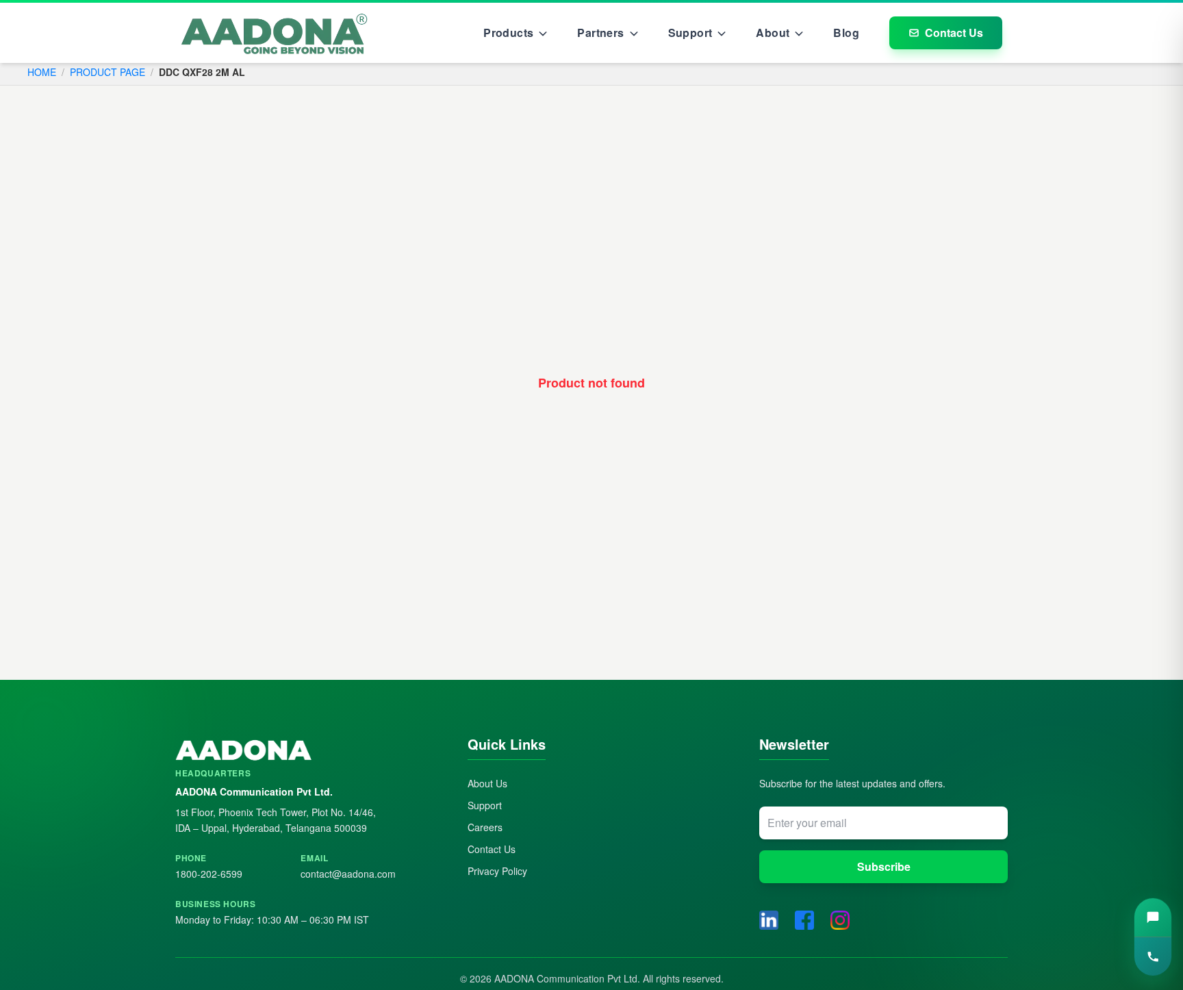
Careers (485, 827)
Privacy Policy (497, 871)
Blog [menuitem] (846, 32)
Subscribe (884, 866)
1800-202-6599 (208, 873)
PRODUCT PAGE (107, 72)
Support (485, 805)
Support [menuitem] (690, 32)
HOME (41, 72)
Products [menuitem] (508, 32)
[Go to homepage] (274, 33)
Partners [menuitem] (600, 32)
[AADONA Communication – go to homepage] (299, 751)
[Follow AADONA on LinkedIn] (768, 920)
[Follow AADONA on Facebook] (804, 920)
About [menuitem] (772, 32)
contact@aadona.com (348, 873)
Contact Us (954, 32)
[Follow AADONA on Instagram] (840, 920)
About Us (487, 783)
